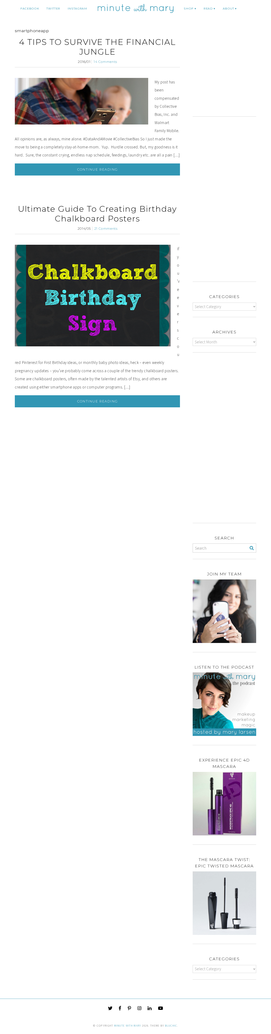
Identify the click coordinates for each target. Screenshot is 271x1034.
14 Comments (105, 62)
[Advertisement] (228, 73)
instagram (77, 8)
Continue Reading (97, 169)
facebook (29, 8)
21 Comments (105, 229)
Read (208, 8)
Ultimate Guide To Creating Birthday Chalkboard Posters (97, 214)
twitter (53, 8)
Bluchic (171, 1025)
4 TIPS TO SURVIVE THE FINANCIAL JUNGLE (97, 47)
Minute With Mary (127, 1025)
